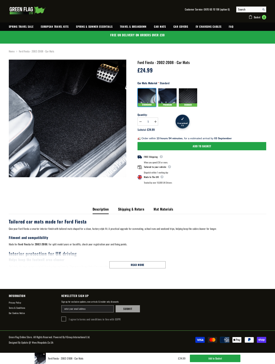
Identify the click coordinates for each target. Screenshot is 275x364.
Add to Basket (202, 146)
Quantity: (142, 115)
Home (12, 51)
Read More (137, 265)
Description (101, 209)
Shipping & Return (131, 209)
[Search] (251, 9)
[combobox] (248, 9)
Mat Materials (163, 209)
